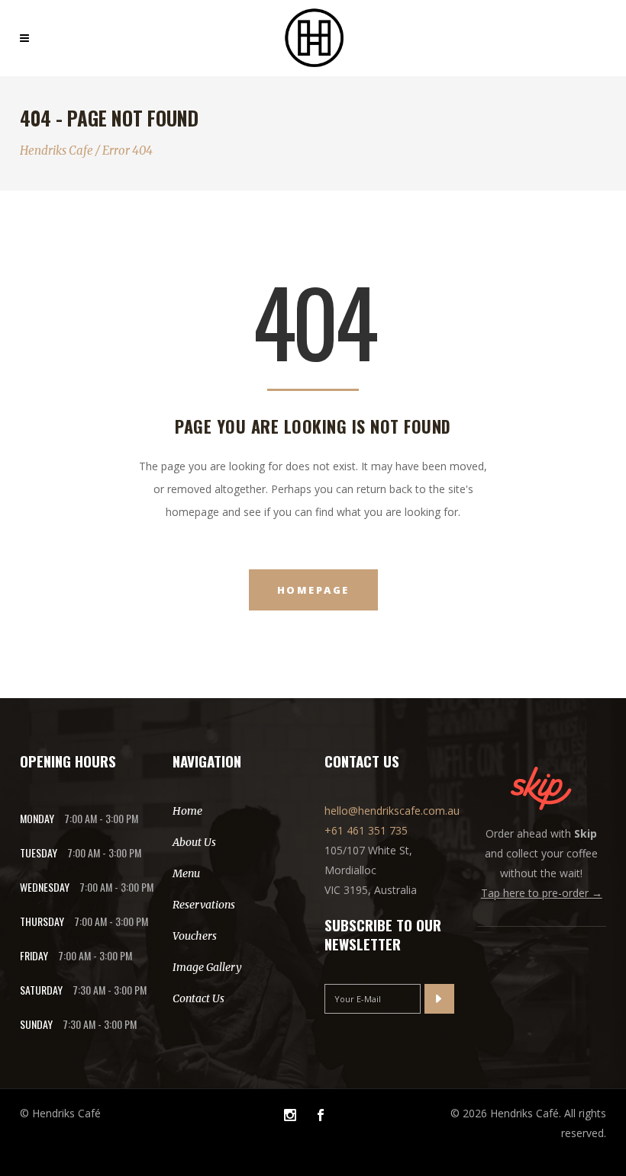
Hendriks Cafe (56, 150)
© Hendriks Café (60, 1113)
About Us (194, 842)
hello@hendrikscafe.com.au (392, 810)
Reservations (204, 905)
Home (187, 811)
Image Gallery (207, 967)
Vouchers (195, 936)
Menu (186, 873)
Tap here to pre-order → (541, 893)
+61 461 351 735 (366, 830)
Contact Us (198, 998)
